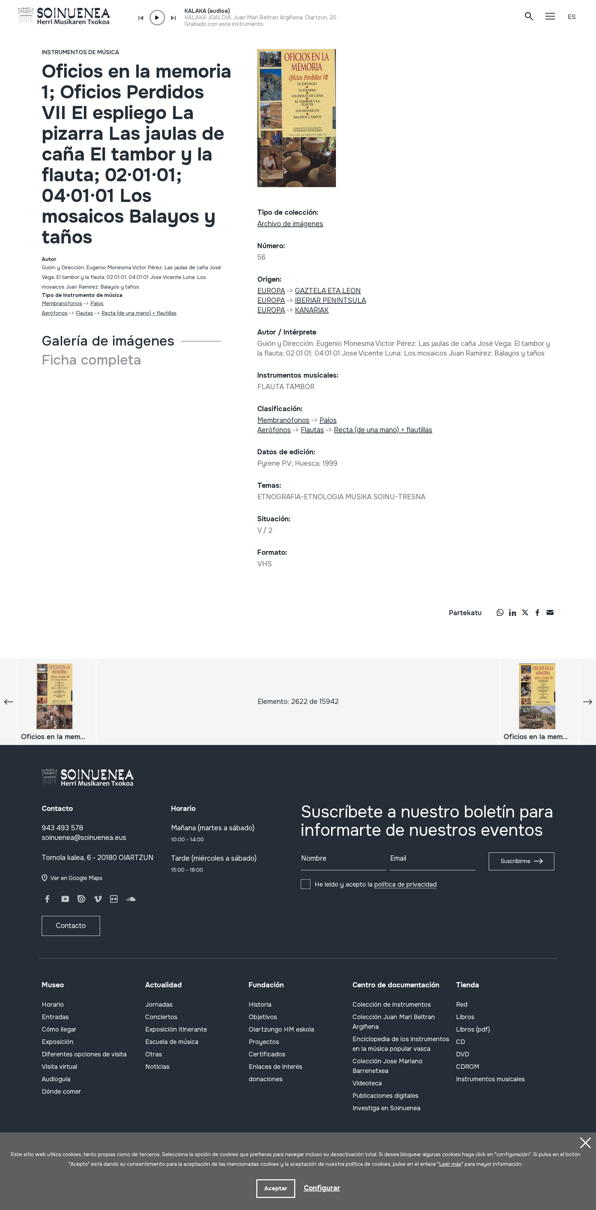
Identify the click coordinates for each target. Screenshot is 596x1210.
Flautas (84, 313)
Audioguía (56, 1079)
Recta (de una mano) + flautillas (139, 313)
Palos (96, 303)
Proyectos (264, 1042)
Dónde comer (61, 1091)
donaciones (265, 1079)
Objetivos (263, 1017)
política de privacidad (405, 884)
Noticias (157, 1067)
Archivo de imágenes (290, 224)
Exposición (57, 1042)
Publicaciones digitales (385, 1096)
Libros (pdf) (473, 1029)
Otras (153, 1054)
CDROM (467, 1067)
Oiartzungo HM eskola (281, 1029)
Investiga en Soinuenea (386, 1108)
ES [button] (572, 17)
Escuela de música (171, 1042)
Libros (465, 1017)
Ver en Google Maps (76, 878)
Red (461, 1004)
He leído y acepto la (376, 884)
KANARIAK (312, 310)
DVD (462, 1054)
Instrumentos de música (80, 52)
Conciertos (161, 1017)
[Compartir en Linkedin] (512, 612)
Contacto (71, 925)
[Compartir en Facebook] (537, 612)
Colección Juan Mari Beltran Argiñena (393, 1021)
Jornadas (158, 1004)
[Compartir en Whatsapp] (500, 612)
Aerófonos (55, 313)
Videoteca (367, 1083)
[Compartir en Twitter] (524, 612)
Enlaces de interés (275, 1067)
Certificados (267, 1054)
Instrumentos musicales (490, 1079)
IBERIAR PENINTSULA (330, 300)
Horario (53, 1004)
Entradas (55, 1017)
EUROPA (271, 291)
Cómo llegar (59, 1029)
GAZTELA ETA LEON (328, 291)
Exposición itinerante (176, 1029)
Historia (260, 1004)
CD (460, 1042)
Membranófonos (62, 303)
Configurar (322, 1188)
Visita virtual (59, 1067)
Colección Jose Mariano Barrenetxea (387, 1066)
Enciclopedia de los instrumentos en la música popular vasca (400, 1044)
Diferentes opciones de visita (84, 1054)
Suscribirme (515, 861)
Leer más (450, 1164)
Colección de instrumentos (391, 1004)
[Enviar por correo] (549, 612)
